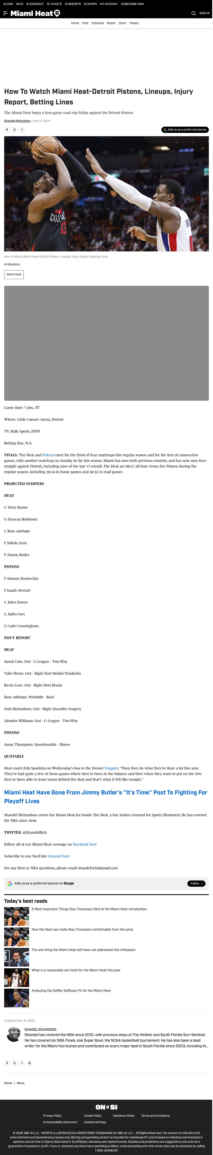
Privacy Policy (52, 1116)
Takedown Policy (124, 1116)
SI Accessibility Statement (60, 1122)
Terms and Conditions (155, 1116)
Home (75, 23)
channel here (59, 856)
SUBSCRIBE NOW (132, 4)
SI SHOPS (90, 4)
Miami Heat (13, 274)
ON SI (19, 4)
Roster (111, 23)
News (20, 1083)
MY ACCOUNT (109, 4)
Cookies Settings (95, 1122)
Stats (122, 23)
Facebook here (85, 844)
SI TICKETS (54, 4)
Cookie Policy (92, 1116)
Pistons (48, 455)
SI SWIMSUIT (35, 4)
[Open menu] (5, 13)
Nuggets (111, 768)
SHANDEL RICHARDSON (40, 1029)
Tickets (134, 23)
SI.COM (8, 4)
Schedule (98, 23)
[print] (29, 1063)
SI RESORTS (73, 4)
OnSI (85, 23)
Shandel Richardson (17, 121)
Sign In (204, 13)
